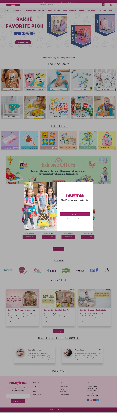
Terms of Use (80, 218)
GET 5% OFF (75, 214)
